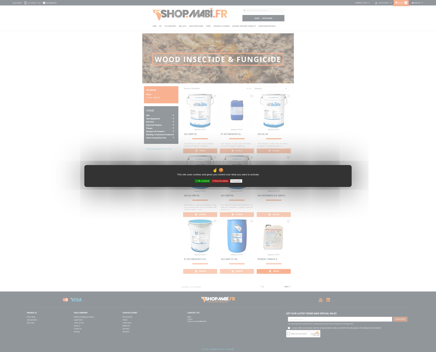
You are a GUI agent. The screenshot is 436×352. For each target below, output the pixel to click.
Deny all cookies (221, 181)
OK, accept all (203, 181)
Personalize (236, 181)
